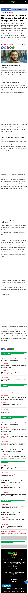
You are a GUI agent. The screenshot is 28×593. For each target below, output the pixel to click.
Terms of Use (14, 589)
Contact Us (14, 569)
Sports (4, 462)
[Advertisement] (14, 109)
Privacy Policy (21, 589)
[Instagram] (15, 582)
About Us (14, 557)
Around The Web (7, 542)
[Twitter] (14, 582)
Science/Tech (6, 500)
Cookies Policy (15, 591)
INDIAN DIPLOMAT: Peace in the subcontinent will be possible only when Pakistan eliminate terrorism (13, 399)
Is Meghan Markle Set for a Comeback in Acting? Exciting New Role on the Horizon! (13, 533)
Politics (4, 385)
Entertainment (6, 417)
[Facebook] (12, 582)
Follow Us (14, 579)
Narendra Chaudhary (8, 44)
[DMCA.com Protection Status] (6, 585)
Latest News (6, 353)
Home (3, 589)
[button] (2, 2)
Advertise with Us (7, 591)
